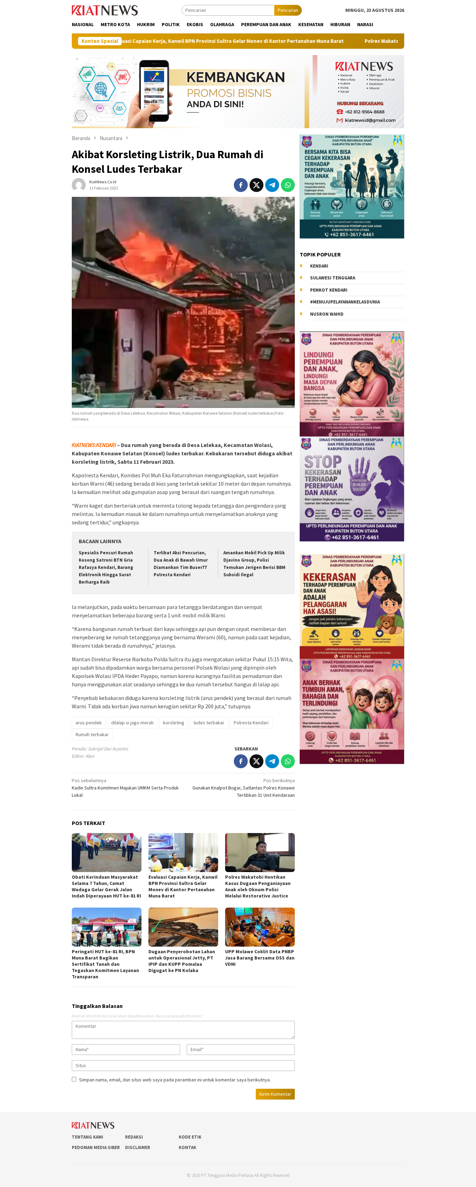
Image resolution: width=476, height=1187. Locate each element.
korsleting (173, 722)
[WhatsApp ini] (288, 185)
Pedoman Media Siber (96, 1147)
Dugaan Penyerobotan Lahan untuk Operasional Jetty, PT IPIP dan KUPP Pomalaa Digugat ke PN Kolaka (181, 960)
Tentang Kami (87, 1137)
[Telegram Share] (272, 185)
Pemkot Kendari (328, 290)
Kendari (319, 266)
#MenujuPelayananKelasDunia (345, 302)
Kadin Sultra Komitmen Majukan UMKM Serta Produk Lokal (125, 787)
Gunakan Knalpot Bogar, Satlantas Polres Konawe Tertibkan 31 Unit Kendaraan (243, 787)
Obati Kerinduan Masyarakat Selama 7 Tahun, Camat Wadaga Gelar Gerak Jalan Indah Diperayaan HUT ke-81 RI (106, 886)
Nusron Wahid (327, 314)
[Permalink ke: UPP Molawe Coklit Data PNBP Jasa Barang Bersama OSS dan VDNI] (260, 927)
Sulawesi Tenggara (332, 277)
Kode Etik (190, 1137)
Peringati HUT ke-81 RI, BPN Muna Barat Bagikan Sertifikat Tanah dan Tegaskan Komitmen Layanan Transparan (105, 964)
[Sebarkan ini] (241, 185)
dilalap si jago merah (132, 722)
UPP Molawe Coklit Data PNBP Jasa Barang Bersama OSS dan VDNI (259, 957)
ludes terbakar (209, 722)
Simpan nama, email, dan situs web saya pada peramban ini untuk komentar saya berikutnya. (175, 1080)
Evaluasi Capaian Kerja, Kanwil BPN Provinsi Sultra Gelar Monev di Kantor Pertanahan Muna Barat (164, 41)
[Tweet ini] (256, 185)
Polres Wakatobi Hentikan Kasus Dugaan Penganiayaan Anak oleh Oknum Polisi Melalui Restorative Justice (258, 886)
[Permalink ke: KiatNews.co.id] (79, 185)
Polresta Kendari (251, 722)
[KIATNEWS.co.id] (105, 10)
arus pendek (89, 722)
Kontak (187, 1147)
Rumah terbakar (92, 734)
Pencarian (288, 10)
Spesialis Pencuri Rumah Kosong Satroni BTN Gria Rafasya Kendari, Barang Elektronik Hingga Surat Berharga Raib (106, 567)
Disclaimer (137, 1147)
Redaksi (134, 1137)
